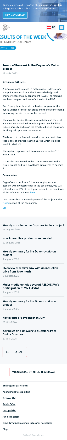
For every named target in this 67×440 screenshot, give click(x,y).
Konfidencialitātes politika (16, 392)
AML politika (9, 410)
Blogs (5, 429)
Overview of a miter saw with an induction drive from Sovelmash (30, 269)
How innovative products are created (27, 238)
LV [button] (53, 27)
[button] (61, 27)
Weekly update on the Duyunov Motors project (33, 225)
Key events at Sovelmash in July (24, 317)
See (4, 208)
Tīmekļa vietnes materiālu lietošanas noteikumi (27, 423)
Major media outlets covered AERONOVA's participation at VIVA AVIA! (31, 286)
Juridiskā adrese (11, 417)
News (6, 203)
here (32, 193)
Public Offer (9, 404)
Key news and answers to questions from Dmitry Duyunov (29, 332)
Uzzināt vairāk (15, 15)
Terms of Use (9, 398)
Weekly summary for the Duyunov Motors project (29, 253)
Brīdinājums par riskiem (15, 386)
